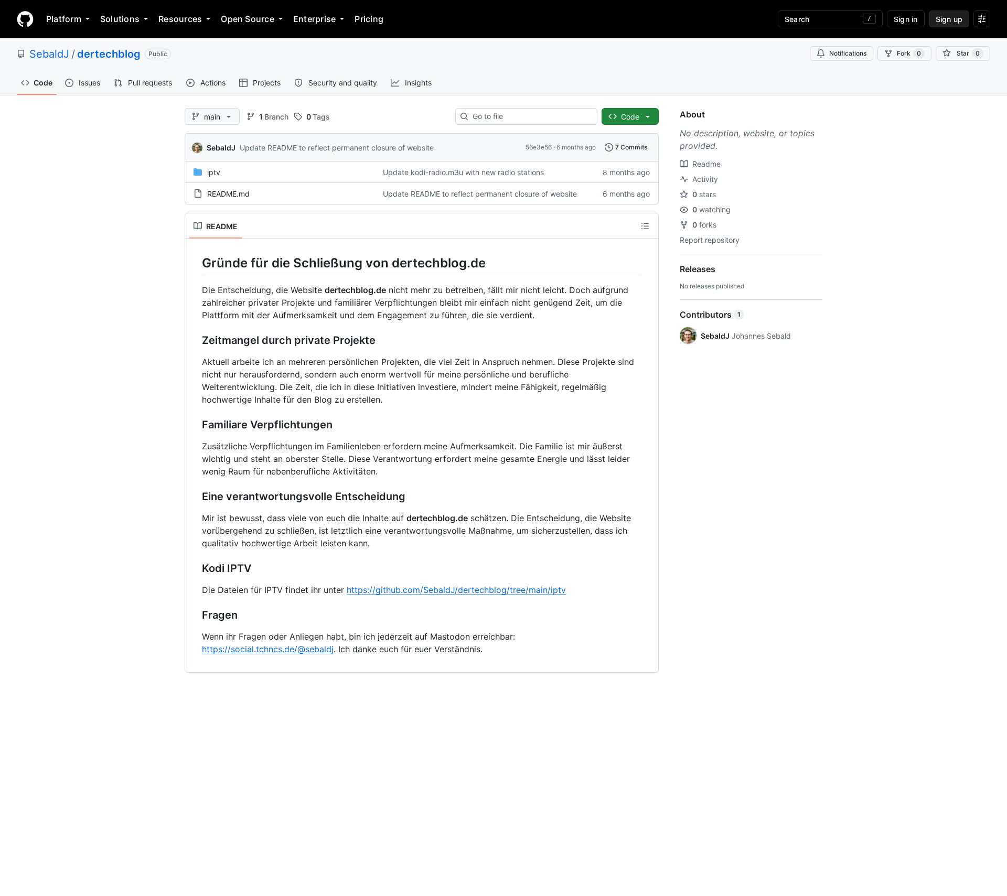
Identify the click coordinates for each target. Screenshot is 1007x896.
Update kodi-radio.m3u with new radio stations (463, 172)
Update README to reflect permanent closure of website (337, 147)
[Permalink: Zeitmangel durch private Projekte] (194, 340)
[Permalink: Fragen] (194, 615)
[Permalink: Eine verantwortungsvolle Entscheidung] (194, 497)
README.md (228, 193)
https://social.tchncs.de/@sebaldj (268, 649)
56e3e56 (539, 147)
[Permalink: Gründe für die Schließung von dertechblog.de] (194, 262)
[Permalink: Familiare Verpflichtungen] (194, 425)
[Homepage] (25, 18)
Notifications (847, 53)
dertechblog (109, 54)
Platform (63, 19)
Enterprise (314, 19)
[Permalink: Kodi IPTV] (194, 569)
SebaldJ (49, 54)
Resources (180, 19)
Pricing (369, 19)
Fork (909, 53)
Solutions (120, 19)
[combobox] (530, 116)
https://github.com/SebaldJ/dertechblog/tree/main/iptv (456, 590)
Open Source (247, 19)
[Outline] (645, 226)
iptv (213, 172)
